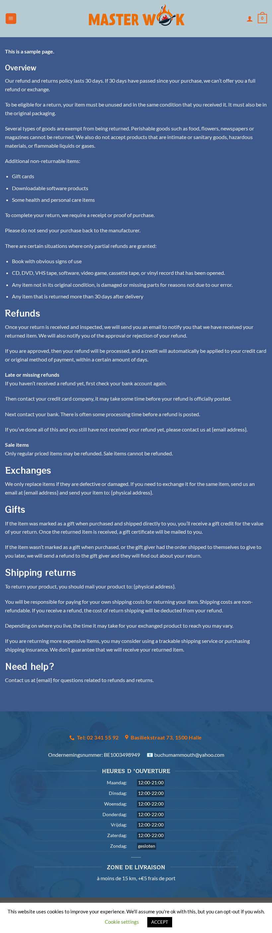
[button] (11, 18)
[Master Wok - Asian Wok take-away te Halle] (136, 18)
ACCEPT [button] (159, 922)
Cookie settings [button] (122, 922)
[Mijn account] (249, 18)
